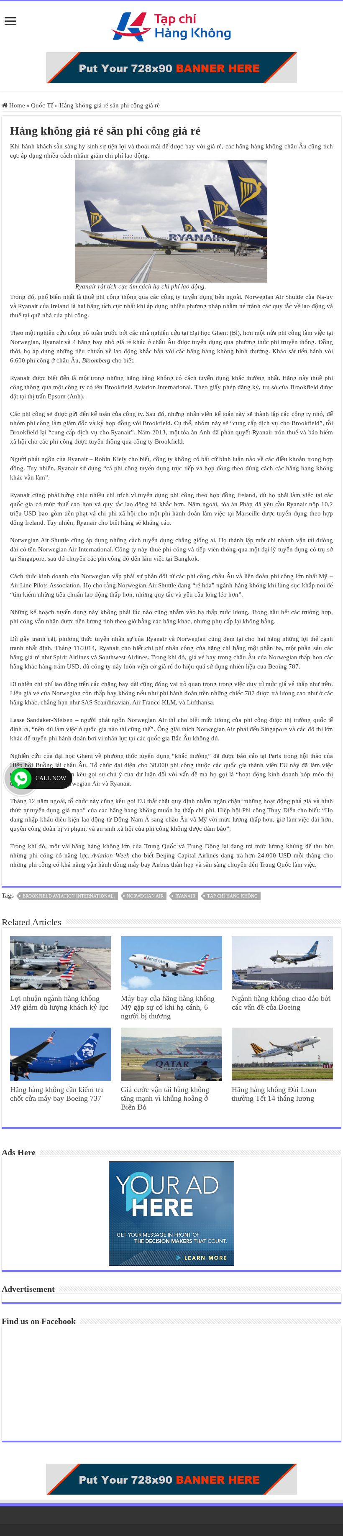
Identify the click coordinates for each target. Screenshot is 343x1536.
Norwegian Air (145, 895)
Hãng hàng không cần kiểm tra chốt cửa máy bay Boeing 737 (57, 1093)
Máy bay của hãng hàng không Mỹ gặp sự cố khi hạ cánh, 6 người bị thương (168, 1007)
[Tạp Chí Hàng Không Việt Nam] (171, 25)
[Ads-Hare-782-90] (171, 67)
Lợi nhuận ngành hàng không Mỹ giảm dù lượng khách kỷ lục (59, 1002)
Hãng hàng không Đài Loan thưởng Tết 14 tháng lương (274, 1093)
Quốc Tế (42, 105)
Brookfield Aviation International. (69, 895)
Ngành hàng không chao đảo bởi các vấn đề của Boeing (281, 1002)
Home (16, 105)
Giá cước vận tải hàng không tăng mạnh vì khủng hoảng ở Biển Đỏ (165, 1098)
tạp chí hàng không (232, 895)
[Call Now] (20, 778)
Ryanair (185, 895)
